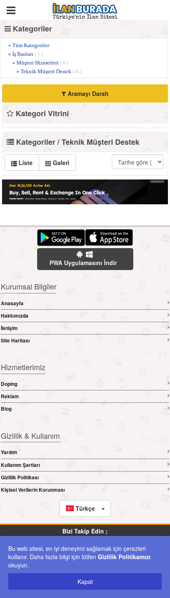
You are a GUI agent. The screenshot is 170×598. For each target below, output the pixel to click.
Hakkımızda (14, 315)
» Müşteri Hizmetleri (40, 63)
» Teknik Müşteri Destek (49, 71)
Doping (9, 384)
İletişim (9, 328)
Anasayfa (12, 303)
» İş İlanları (25, 54)
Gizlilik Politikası (20, 477)
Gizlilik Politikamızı (124, 557)
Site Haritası (15, 340)
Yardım (9, 452)
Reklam (10, 396)
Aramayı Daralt (87, 93)
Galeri (60, 162)
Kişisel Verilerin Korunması (33, 489)
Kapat (85, 581)
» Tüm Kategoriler (28, 45)
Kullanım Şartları (20, 465)
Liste (25, 162)
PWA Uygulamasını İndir (83, 262)
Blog (6, 408)
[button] (85, 508)
